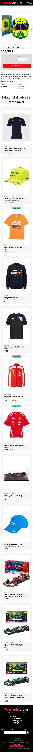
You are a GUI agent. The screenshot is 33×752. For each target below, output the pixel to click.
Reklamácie (16, 744)
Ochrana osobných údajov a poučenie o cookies (16, 742)
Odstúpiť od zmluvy (16, 746)
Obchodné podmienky (16, 740)
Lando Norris (20, 86)
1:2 (23, 88)
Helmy (18, 88)
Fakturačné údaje (16, 738)
